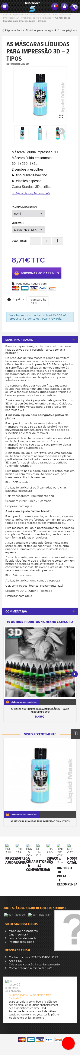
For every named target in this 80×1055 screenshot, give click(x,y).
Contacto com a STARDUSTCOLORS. (33, 957)
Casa (6, 14)
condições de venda (22, 938)
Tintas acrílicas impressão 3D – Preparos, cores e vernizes (37, 16)
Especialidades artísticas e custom (32, 14)
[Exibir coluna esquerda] (75, 734)
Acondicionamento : (25, 206)
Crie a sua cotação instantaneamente (34, 964)
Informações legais (21, 941)
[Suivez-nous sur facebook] (15, 914)
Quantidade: (19, 240)
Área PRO (15, 960)
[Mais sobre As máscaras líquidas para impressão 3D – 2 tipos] (40, 775)
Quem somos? (18, 934)
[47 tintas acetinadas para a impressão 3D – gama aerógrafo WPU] (40, 662)
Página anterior (14, 30)
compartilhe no (38, 301)
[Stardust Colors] (30, 6)
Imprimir (18, 299)
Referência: (13, 63)
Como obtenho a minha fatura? (30, 968)
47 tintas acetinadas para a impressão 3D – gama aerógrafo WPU (40, 710)
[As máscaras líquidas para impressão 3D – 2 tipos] (40, 94)
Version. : (18, 222)
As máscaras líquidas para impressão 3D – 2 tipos (40, 821)
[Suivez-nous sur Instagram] (40, 914)
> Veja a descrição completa (31, 193)
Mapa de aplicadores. (23, 931)
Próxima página (65, 30)
